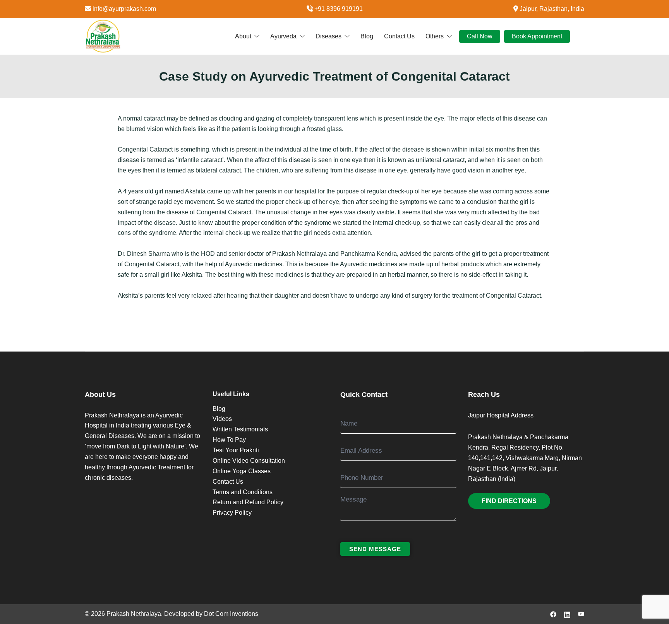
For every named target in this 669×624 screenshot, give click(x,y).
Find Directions (509, 501)
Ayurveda (283, 36)
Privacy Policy (232, 512)
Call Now (479, 36)
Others (434, 36)
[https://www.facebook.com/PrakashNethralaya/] (553, 613)
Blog (366, 36)
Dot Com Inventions (231, 613)
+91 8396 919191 (338, 8)
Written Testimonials (240, 429)
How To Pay (229, 439)
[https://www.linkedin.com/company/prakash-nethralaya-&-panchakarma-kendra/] (567, 613)
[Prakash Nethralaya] (103, 36)
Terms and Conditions (243, 492)
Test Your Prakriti (236, 450)
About (243, 36)
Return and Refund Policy (248, 502)
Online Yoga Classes (242, 471)
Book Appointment (537, 36)
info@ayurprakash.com (124, 8)
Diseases (328, 36)
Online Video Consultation (249, 460)
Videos (222, 418)
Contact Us (399, 36)
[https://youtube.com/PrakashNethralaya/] (581, 613)
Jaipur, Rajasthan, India (552, 8)
